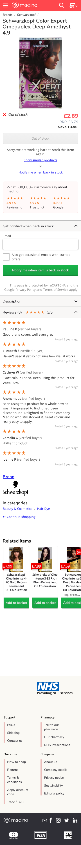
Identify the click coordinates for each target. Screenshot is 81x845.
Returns (12, 770)
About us (50, 762)
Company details (55, 770)
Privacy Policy (26, 289)
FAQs (11, 725)
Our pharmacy (54, 737)
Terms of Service (55, 289)
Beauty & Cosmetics (17, 508)
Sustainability (53, 785)
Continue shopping (21, 517)
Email (7, 236)
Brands (8, 15)
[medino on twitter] (65, 820)
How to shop (16, 762)
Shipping (13, 733)
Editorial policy (54, 793)
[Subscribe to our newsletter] (44, 820)
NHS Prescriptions (57, 745)
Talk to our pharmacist (52, 727)
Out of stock (41, 138)
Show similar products (40, 160)
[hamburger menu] (5, 5)
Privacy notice (54, 778)
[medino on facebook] (49, 820)
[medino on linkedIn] (74, 820)
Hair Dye (43, 508)
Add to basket (16, 602)
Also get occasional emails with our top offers (41, 256)
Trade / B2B (15, 802)
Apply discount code (17, 792)
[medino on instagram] (57, 820)
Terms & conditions (14, 780)
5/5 (28, 312)
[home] (30, 5)
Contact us (14, 741)
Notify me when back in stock (40, 172)
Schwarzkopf (26, 15)
